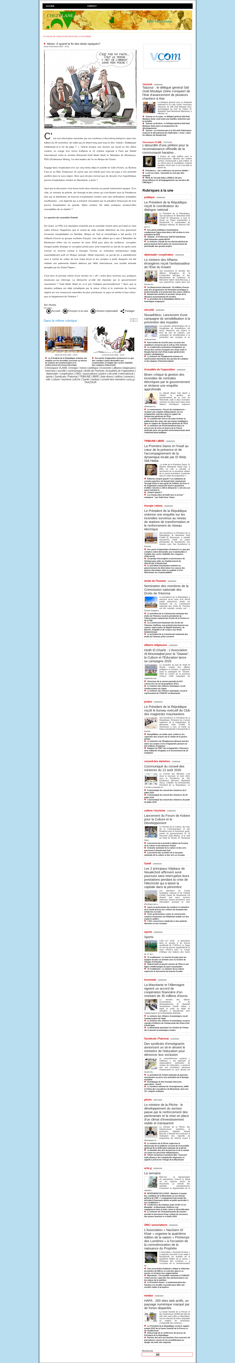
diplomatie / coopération (59, 373)
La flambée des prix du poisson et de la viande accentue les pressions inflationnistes (166, 1151)
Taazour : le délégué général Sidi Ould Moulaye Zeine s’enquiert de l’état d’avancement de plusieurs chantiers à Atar (166, 93)
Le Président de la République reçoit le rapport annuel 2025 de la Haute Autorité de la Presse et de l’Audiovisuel (166, 1328)
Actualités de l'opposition (120, 370)
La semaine (152, 1173)
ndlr (48, 379)
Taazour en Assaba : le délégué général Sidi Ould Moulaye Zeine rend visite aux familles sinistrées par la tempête (166, 118)
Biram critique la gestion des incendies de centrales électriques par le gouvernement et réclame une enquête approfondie (167, 382)
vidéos (118, 376)
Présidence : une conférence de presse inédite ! (167, 171)
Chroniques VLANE (56, 368)
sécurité (112, 373)
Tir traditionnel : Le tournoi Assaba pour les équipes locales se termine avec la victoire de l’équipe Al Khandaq (165, 959)
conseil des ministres (113, 379)
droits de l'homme (94, 370)
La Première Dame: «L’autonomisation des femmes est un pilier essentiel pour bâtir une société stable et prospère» (165, 1284)
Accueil (50, 6)
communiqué (75, 370)
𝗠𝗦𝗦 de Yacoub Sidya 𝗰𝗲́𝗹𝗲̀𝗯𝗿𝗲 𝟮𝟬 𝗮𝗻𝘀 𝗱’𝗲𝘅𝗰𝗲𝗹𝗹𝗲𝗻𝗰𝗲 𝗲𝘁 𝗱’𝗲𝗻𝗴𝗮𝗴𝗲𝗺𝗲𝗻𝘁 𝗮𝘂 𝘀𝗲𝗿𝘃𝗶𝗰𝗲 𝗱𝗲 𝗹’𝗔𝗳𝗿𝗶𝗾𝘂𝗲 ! (165, 180)
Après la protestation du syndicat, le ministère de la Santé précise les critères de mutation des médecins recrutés (166, 909)
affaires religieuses (124, 368)
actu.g (130, 379)
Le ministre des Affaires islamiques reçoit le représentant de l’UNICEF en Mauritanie (165, 692)
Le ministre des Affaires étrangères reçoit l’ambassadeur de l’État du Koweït (167, 263)
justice (102, 373)
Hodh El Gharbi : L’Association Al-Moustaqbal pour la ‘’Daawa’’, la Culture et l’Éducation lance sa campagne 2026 (166, 655)
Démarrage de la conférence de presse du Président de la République (165, 1334)
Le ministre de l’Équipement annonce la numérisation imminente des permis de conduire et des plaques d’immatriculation (166, 358)
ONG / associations (86, 373)
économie (105, 368)
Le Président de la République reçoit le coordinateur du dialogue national (165, 206)
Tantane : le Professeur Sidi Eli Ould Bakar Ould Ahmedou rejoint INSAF (165, 238)
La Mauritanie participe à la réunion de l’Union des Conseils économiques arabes (166, 1029)
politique (93, 368)
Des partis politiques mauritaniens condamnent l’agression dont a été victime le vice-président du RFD (167, 232)
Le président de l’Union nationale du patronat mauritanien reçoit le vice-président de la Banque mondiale (166, 1077)
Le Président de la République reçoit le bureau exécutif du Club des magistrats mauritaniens (167, 710)
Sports (148, 937)
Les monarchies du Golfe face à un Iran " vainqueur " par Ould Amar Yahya (164, 496)
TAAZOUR (90, 382)
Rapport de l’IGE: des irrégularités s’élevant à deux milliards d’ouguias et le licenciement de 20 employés (166, 750)
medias (95, 379)
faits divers (107, 376)
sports (49, 376)
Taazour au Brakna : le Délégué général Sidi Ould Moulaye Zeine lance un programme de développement (166, 125)
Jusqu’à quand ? (154, 492)
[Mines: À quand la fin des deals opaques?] (90, 50)
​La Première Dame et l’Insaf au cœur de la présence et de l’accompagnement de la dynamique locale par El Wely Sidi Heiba (166, 453)
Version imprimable (106, 311)
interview (50, 370)
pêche (76, 379)
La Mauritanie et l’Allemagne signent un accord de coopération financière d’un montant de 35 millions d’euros (166, 990)
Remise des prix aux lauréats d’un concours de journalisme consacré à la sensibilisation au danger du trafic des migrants (167, 1339)
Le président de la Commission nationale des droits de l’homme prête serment (166, 635)
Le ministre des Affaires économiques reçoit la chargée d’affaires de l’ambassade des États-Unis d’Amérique (167, 1023)
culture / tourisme (61, 379)
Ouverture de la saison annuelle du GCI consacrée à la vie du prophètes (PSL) (163, 682)
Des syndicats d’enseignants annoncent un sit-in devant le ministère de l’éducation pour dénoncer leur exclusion (164, 1049)
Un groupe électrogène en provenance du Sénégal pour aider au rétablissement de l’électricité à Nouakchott (164, 560)
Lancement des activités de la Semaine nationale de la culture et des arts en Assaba (164, 854)
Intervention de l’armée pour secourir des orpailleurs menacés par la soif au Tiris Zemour (165, 343)
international (126, 373)
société (62, 370)
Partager (129, 311)
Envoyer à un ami (78, 311)
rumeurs (129, 376)
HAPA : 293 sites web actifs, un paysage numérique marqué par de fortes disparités (167, 1304)
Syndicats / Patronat (66, 376)
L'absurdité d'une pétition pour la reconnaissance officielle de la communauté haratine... (165, 148)
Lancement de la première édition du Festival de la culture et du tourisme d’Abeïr (166, 844)
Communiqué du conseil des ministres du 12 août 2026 (164, 768)
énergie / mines (78, 368)
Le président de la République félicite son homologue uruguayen (164, 300)
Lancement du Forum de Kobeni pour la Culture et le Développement (167, 819)
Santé (85, 379)
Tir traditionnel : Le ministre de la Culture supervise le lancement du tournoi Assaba (164, 970)
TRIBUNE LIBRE (89, 376)
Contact (92, 6)
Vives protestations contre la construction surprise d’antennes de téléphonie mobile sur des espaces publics (166, 916)
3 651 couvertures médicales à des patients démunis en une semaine (165, 922)
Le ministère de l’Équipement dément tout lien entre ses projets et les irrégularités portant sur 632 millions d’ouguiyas (166, 743)
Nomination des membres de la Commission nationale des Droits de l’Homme (166, 589)
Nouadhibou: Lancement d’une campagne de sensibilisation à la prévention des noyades (167, 318)
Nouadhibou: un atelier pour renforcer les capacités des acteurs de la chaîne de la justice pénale (165, 736)
